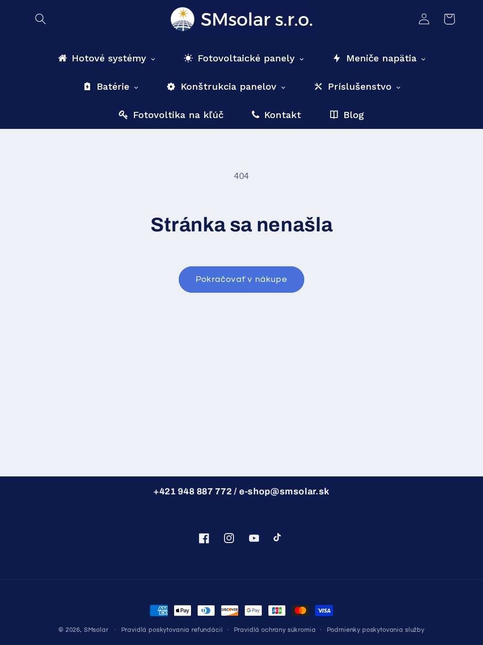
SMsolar (96, 630)
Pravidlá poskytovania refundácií (172, 630)
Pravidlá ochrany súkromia (275, 630)
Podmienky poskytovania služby (376, 630)
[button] (40, 19)
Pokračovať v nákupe (241, 279)
